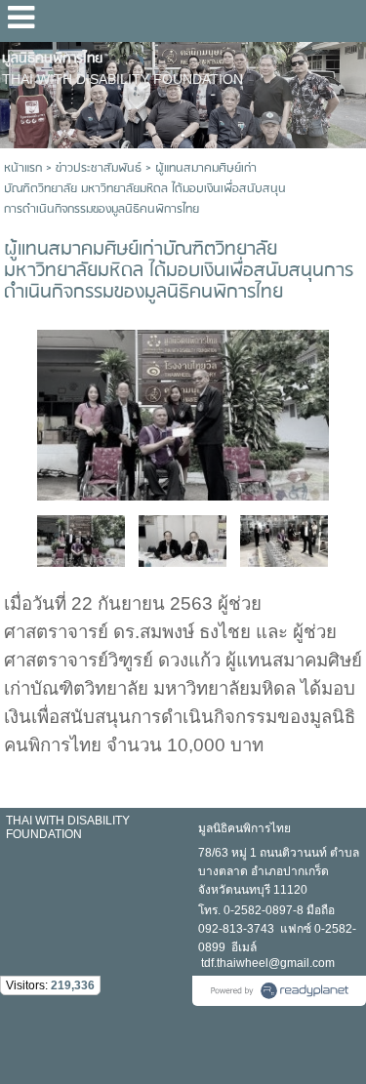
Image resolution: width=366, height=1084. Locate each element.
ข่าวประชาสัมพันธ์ (99, 168)
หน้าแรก (23, 168)
